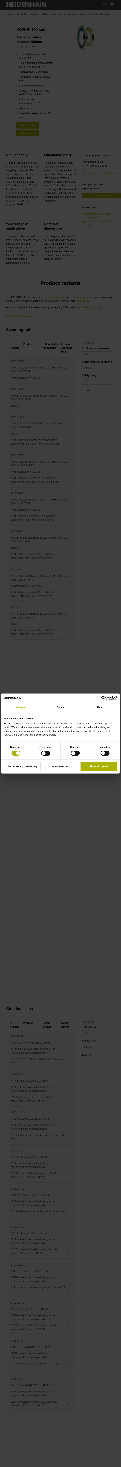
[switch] (45, 753)
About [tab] (100, 707)
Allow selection (60, 766)
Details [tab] (60, 707)
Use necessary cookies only (22, 766)
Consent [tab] (21, 707)
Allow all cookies (98, 766)
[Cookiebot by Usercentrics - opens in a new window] (103, 698)
